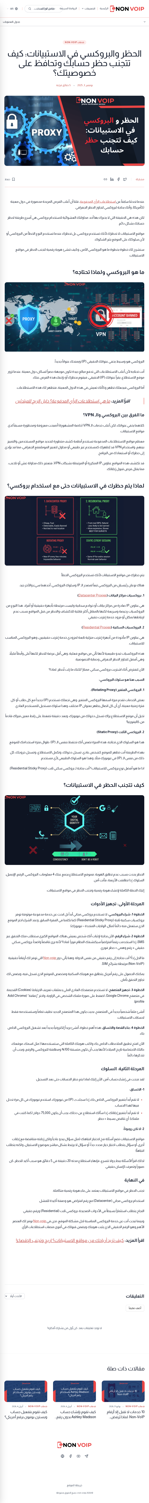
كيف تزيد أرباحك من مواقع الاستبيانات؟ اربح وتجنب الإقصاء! (70, 1240)
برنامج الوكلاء (48, 8)
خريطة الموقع (74, 1485)
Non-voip (50, 958)
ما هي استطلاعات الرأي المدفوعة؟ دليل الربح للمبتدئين (62, 400)
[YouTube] (78, 1456)
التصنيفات (90, 8)
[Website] (62, 1456)
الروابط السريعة (68, 8)
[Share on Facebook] (118, 179)
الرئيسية (104, 8)
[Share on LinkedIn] (112, 179)
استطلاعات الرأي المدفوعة (98, 201)
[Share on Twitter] (125, 179)
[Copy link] (105, 179)
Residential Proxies (97, 627)
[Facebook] (70, 1456)
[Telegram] (86, 1456)
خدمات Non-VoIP (74, 42)
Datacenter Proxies (92, 595)
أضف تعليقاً (135, 1308)
